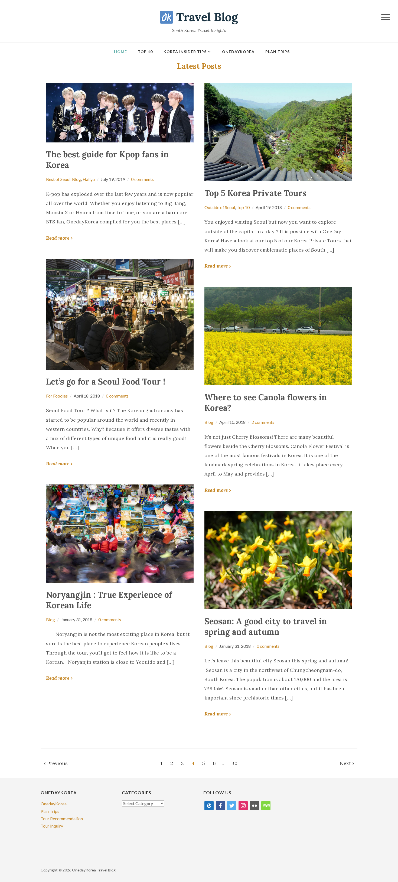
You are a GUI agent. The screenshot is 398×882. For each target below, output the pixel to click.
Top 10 (145, 51)
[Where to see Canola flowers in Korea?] (278, 335)
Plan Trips (277, 51)
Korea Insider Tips (185, 51)
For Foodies (57, 395)
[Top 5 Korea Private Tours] (278, 131)
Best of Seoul (58, 179)
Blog (76, 179)
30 (234, 763)
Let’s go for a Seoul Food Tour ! (105, 381)
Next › (347, 763)
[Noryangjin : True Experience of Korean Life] (120, 532)
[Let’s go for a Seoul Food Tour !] (120, 313)
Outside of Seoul (219, 207)
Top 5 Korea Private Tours (255, 193)
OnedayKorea (54, 803)
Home (120, 51)
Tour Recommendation (62, 818)
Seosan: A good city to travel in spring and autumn (265, 626)
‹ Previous (56, 763)
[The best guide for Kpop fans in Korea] (120, 112)
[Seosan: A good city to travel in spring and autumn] (278, 559)
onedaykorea (238, 51)
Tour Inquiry (52, 825)
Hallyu (89, 179)
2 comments (263, 422)
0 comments (142, 179)
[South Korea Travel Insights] (199, 16)
